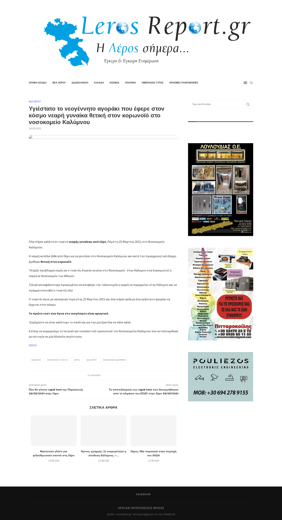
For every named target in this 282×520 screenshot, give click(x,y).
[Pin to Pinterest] (117, 375)
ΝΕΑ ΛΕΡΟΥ (59, 82)
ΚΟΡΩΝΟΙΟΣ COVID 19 (57, 360)
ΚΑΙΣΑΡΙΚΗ (36, 360)
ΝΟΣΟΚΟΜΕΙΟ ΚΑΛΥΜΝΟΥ (114, 360)
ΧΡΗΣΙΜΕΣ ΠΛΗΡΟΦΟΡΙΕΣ (183, 82)
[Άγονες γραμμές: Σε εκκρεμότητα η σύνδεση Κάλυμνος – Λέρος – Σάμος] (104, 430)
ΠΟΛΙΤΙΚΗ (130, 82)
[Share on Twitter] (113, 375)
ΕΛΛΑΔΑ (99, 82)
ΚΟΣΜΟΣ (114, 82)
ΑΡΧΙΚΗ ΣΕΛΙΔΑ (38, 82)
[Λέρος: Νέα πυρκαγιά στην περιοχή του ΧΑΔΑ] (153, 430)
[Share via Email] (121, 375)
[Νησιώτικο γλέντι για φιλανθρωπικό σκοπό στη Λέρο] (54, 430)
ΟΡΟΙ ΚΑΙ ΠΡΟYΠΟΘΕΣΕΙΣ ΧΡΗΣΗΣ (141, 508)
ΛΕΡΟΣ (77, 360)
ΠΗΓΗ (33, 345)
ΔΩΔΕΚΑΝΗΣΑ (80, 82)
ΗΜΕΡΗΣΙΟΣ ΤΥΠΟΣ (152, 82)
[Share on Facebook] (109, 375)
